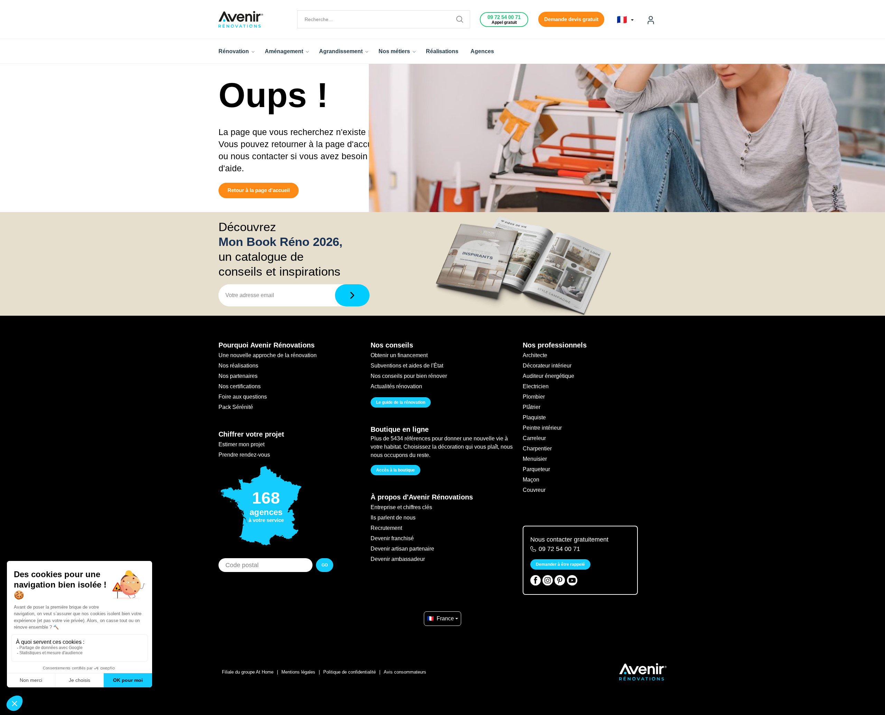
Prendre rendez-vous (244, 455)
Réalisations (442, 51)
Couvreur (534, 490)
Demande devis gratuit (571, 19)
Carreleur (534, 438)
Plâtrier (531, 407)
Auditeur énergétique (548, 376)
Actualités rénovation (396, 386)
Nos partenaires (238, 376)
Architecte (535, 355)
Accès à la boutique (395, 470)
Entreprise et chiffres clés (401, 507)
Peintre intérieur (542, 428)
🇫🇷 (623, 20)
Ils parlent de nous (393, 518)
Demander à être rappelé (560, 564)
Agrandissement (341, 51)
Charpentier (537, 448)
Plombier (534, 397)
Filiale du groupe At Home (247, 672)
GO (325, 565)
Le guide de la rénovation (400, 402)
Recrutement (386, 528)
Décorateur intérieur (547, 366)
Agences (482, 51)
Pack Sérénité (235, 407)
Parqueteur (536, 469)
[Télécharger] (352, 295)
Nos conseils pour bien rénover (409, 376)
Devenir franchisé (392, 538)
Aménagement (285, 51)
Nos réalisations (238, 366)
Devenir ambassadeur (398, 559)
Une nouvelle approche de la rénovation (267, 355)
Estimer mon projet (241, 444)
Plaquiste (534, 417)
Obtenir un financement (399, 355)
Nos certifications (239, 386)
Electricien (536, 386)
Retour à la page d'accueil (258, 190)
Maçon (531, 480)
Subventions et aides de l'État (407, 366)
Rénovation (234, 51)
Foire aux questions (242, 397)
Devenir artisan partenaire (402, 549)
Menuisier (535, 459)
